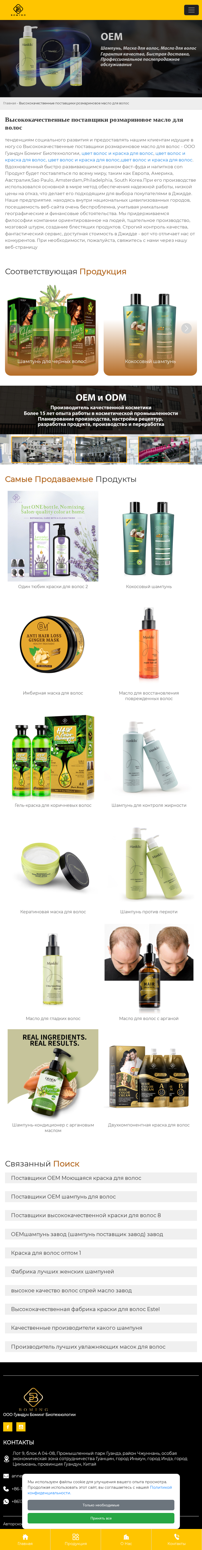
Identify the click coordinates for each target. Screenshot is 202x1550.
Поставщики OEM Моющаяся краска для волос (76, 1178)
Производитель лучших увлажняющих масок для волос (88, 1347)
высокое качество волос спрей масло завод (71, 1290)
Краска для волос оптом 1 (46, 1253)
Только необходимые (101, 1505)
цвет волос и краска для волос (117, 153)
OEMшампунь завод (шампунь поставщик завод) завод (87, 1234)
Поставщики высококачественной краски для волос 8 (86, 1215)
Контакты (177, 1540)
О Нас (126, 1540)
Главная (9, 103)
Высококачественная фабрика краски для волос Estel (85, 1309)
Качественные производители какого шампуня (76, 1328)
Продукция (76, 1540)
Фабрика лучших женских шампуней (62, 1271)
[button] (186, 328)
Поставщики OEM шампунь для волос (63, 1197)
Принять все (101, 1518)
